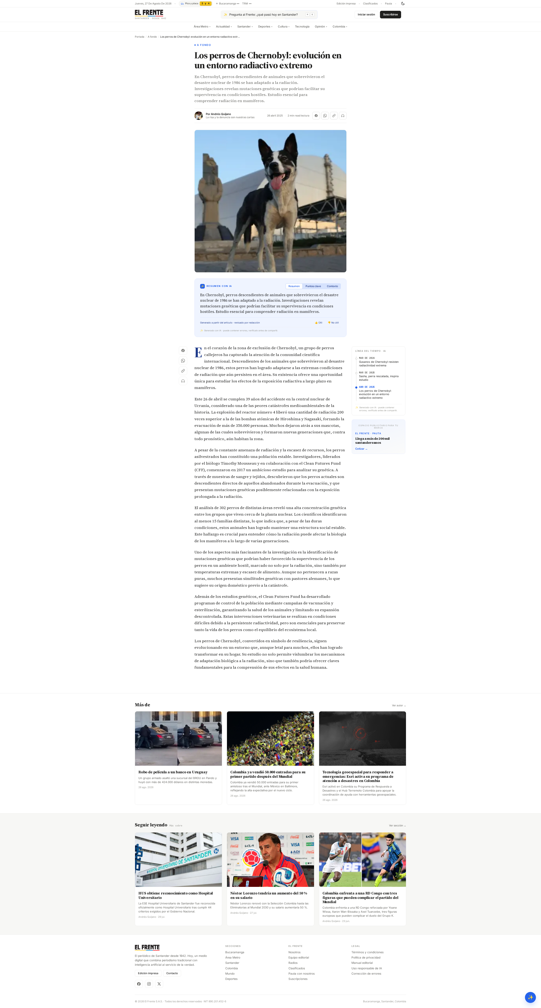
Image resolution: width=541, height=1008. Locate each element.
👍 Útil (318, 322)
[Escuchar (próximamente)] (343, 115)
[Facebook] (139, 984)
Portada (139, 36)
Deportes (265, 26)
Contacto (172, 973)
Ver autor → (399, 705)
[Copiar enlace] (334, 115)
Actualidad (224, 26)
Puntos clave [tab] (313, 286)
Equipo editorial (298, 957)
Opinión (321, 26)
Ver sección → (397, 825)
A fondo (152, 36)
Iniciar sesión (366, 14)
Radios (293, 962)
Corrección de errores (366, 973)
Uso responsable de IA (366, 968)
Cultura (284, 26)
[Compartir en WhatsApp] (325, 115)
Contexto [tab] (332, 286)
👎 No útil (333, 322)
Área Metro (202, 26)
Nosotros (294, 952)
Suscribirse (390, 14)
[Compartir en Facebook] (316, 115)
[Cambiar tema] (402, 3)
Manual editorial (362, 962)
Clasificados (370, 3)
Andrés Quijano (221, 114)
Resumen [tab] (294, 286)
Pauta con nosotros (301, 973)
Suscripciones (297, 979)
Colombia (340, 26)
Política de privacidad (365, 957)
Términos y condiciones (367, 952)
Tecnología (302, 26)
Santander (245, 26)
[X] (159, 984)
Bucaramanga (234, 952)
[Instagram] (149, 984)
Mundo (230, 973)
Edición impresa (346, 3)
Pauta (388, 3)
